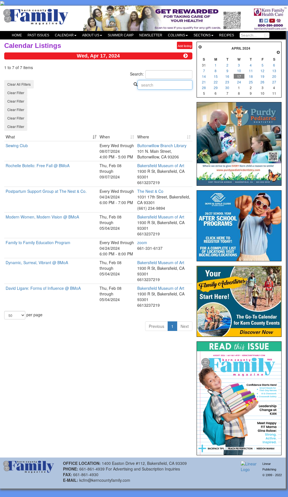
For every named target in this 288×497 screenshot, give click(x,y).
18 (251, 76)
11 (251, 70)
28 (204, 87)
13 (274, 70)
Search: (137, 74)
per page (33, 314)
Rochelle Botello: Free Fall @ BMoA (37, 165)
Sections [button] (202, 35)
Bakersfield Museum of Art (160, 165)
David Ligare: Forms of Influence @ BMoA (43, 288)
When (105, 137)
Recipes (226, 35)
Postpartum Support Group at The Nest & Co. (46, 191)
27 (274, 81)
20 (274, 76)
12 (262, 70)
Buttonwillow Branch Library (161, 145)
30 (227, 87)
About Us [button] (90, 35)
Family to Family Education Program (38, 242)
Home (17, 35)
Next (185, 326)
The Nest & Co (150, 191)
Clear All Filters (19, 84)
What (10, 137)
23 (227, 81)
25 (251, 81)
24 (239, 81)
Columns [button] (176, 35)
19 (262, 76)
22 (216, 81)
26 (262, 81)
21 (204, 81)
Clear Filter (15, 92)
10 (239, 70)
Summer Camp (121, 35)
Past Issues (38, 35)
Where (143, 137)
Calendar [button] (64, 35)
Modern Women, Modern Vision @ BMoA (42, 217)
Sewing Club (17, 145)
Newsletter (150, 35)
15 (216, 76)
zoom (142, 242)
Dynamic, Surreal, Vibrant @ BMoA (37, 262)
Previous (156, 326)
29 (216, 87)
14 (204, 76)
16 (227, 76)
